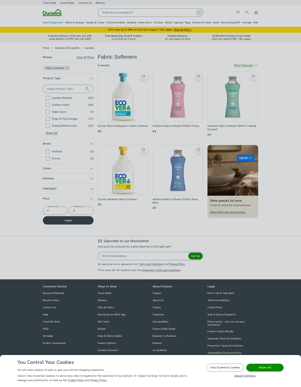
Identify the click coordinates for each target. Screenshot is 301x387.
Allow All (265, 367)
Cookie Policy (76, 380)
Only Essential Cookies (225, 367)
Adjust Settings (245, 376)
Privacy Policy (98, 380)
